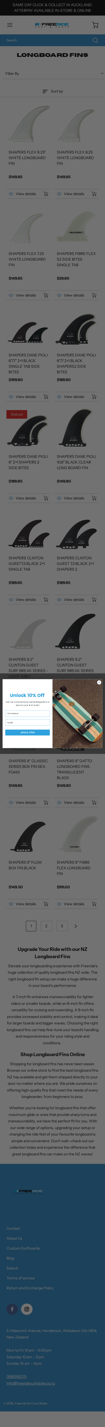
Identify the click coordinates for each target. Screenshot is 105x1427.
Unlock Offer (27, 732)
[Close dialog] (99, 682)
